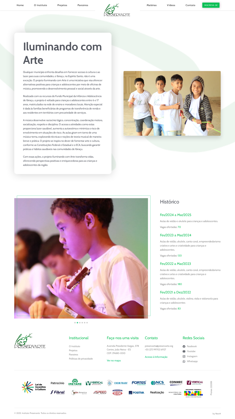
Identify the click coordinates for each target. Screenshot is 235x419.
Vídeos (171, 5)
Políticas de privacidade (81, 358)
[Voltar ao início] (117, 10)
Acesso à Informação (156, 356)
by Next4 (217, 413)
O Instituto (40, 5)
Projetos (62, 5)
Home (20, 5)
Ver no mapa (114, 360)
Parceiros (83, 5)
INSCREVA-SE (211, 5)
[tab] (75, 322)
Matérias (152, 5)
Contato (190, 5)
